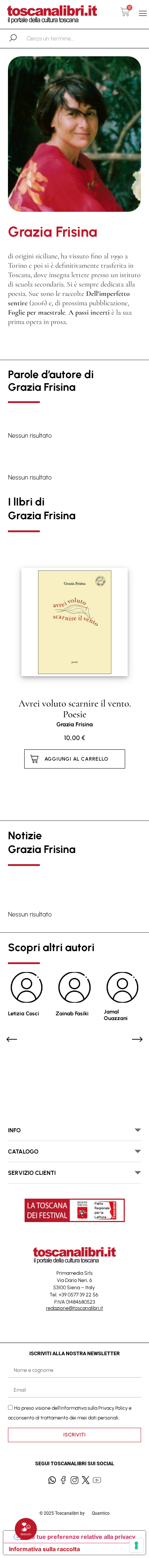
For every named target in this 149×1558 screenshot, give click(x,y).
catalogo (23, 1151)
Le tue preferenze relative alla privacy (81, 1536)
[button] (143, 13)
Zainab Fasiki (72, 1013)
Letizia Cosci (23, 1013)
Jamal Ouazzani (116, 1014)
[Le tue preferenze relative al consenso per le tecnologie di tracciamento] (136, 1545)
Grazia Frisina (74, 724)
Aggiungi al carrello (76, 759)
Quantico (101, 1513)
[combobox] (64, 38)
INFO (14, 1130)
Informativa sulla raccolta (44, 1549)
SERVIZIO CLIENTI (32, 1172)
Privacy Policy (113, 1408)
